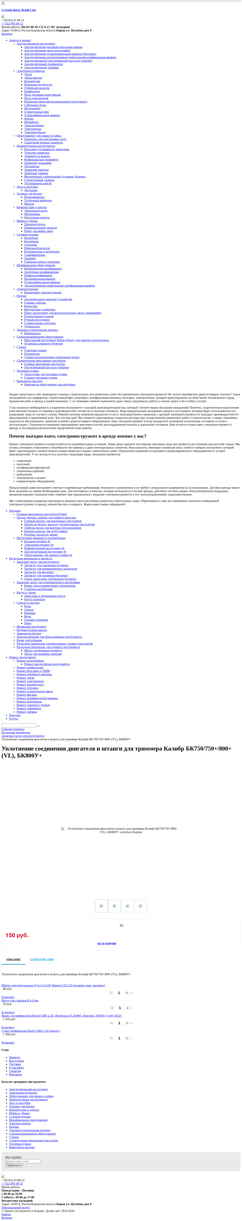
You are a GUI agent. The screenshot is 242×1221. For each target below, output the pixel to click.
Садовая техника (20, 1116)
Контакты (15, 1074)
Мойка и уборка (19, 1113)
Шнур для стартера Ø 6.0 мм (20, 1000)
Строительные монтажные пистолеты (33, 1140)
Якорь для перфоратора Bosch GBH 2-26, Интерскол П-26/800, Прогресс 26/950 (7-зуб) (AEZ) (62, 1015)
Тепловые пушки (20, 1143)
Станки (14, 1137)
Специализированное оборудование (32, 1133)
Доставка (15, 1064)
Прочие (14, 1126)
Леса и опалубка (19, 1103)
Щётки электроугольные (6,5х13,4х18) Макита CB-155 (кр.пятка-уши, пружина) (53, 985)
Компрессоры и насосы (24, 1109)
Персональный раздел (16, 1207)
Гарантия (15, 1071)
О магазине (16, 1067)
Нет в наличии (106, 943)
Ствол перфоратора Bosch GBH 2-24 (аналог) (31, 1030)
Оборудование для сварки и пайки (31, 1096)
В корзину (8, 997)
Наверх (6, 1214)
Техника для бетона (21, 1106)
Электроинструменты (23, 1092)
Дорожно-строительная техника (29, 1130)
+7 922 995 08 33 (12, 23)
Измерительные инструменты (28, 1099)
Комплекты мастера (22, 1147)
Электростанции (20, 1123)
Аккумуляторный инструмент (28, 1089)
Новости (14, 1057)
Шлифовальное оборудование (28, 1120)
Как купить (16, 1060)
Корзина (7, 33)
